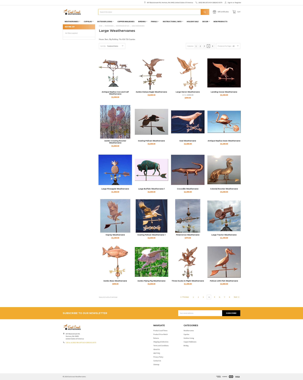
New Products (220, 21)
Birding (142, 21)
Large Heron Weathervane (188, 92)
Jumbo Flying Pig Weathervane (151, 281)
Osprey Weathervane (115, 235)
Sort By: (103, 46)
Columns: (190, 46)
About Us (156, 349)
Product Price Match (160, 334)
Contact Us (157, 361)
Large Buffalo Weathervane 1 (151, 189)
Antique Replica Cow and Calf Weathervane (115, 93)
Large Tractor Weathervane (224, 235)
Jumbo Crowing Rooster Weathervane (115, 142)
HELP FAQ (156, 353)
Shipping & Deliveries (160, 342)
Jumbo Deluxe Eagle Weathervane (151, 92)
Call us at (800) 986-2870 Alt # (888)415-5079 (81, 342)
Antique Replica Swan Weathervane (224, 141)
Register (238, 2)
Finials (154, 21)
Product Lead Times (160, 330)
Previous (185, 297)
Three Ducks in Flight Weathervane (188, 281)
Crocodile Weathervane (187, 189)
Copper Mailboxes (125, 21)
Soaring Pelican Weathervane (151, 141)
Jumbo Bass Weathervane (115, 281)
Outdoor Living (104, 21)
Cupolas (88, 21)
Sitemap (156, 364)
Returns (156, 338)
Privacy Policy (158, 357)
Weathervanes (71, 21)
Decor (205, 21)
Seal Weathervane (187, 141)
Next (236, 297)
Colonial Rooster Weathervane (224, 189)
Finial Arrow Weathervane (187, 235)
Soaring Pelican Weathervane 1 (151, 235)
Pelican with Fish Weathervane (224, 281)
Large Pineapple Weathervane (115, 189)
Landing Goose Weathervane (224, 92)
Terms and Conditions (161, 346)
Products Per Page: (224, 46)
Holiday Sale (193, 21)
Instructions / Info (172, 21)
